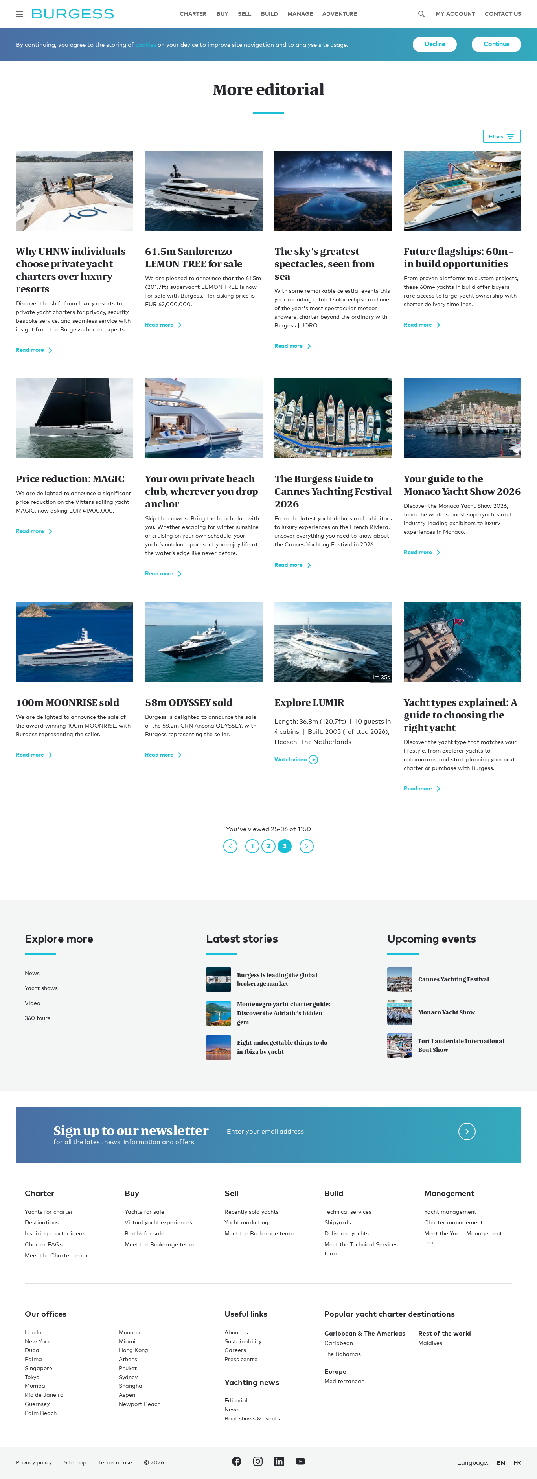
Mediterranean (344, 1381)
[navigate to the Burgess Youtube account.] (300, 1463)
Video (32, 1002)
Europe (335, 1371)
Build (269, 14)
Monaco (129, 1332)
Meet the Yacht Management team (463, 1238)
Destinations (42, 1222)
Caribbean (338, 1342)
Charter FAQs (44, 1244)
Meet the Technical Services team (361, 1249)
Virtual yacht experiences (158, 1222)
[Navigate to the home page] (73, 14)
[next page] (307, 846)
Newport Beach (139, 1403)
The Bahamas (342, 1353)
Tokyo (32, 1377)
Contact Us (503, 14)
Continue (496, 44)
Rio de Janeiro (44, 1394)
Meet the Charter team (56, 1255)
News (32, 973)
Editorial (236, 1400)
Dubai (33, 1350)
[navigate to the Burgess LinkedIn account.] (279, 1463)
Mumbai (36, 1385)
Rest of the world (444, 1333)
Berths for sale (144, 1233)
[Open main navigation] (19, 14)
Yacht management (450, 1211)
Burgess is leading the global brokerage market (277, 979)
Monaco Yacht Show (446, 1012)
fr (517, 1462)
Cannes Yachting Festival (453, 979)
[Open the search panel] (421, 14)
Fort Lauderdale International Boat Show (461, 1045)
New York (37, 1341)
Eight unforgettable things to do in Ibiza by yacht (282, 1047)
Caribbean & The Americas (364, 1333)
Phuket (128, 1368)
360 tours (37, 1017)
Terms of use (115, 1462)
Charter (193, 14)
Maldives (430, 1342)
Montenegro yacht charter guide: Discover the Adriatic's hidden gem (283, 1013)
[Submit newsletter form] (467, 1131)
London (34, 1332)
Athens (128, 1359)
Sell (245, 14)
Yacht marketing (246, 1222)
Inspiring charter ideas (55, 1233)
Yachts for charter (49, 1211)
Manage (300, 14)
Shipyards (337, 1222)
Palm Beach (41, 1412)
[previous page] (230, 846)
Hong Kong (133, 1350)
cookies (145, 44)
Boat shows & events (252, 1418)
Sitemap (75, 1462)
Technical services (347, 1211)
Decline (435, 44)
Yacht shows (41, 988)
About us (236, 1332)
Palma (33, 1359)
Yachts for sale (144, 1211)
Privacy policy (34, 1462)
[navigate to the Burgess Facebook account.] (236, 1463)
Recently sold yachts (251, 1211)
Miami (127, 1341)
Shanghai (131, 1385)
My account (455, 14)
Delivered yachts (346, 1233)
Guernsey (37, 1403)
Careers (235, 1350)
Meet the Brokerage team (159, 1244)
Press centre (240, 1359)
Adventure (339, 14)
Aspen (127, 1394)
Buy (222, 14)
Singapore (38, 1368)
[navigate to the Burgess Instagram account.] (258, 1463)
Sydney (128, 1377)
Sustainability (242, 1341)
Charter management (453, 1222)
